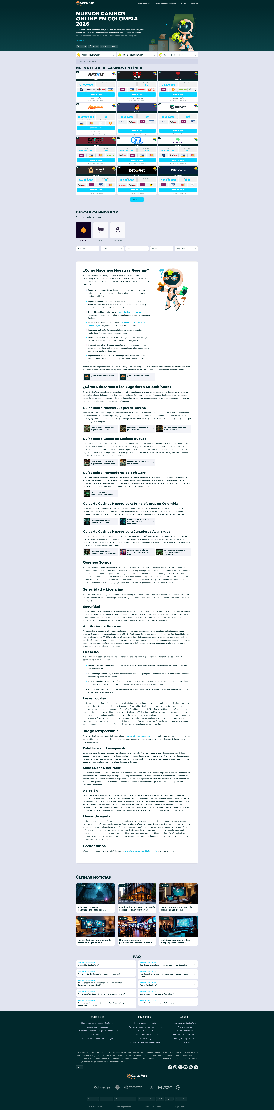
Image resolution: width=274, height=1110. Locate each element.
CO (78, 1067)
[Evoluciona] (134, 1087)
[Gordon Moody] (165, 1087)
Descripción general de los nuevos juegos (145, 1027)
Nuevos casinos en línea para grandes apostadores (97, 1031)
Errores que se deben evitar (145, 1023)
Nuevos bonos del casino (166, 3)
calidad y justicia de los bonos (128, 312)
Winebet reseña (178, 98)
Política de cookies (95, 1107)
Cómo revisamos (185, 1027)
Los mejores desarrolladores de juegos (145, 1042)
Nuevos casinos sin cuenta (97, 1034)
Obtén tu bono (96, 94)
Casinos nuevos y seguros (97, 1027)
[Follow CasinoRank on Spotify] (191, 1067)
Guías (183, 3)
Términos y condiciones (153, 1107)
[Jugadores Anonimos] (117, 1087)
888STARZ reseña (137, 98)
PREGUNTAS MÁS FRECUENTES (185, 1034)
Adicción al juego (145, 1038)
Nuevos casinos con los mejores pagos (97, 1038)
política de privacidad (123, 1107)
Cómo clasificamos (185, 1031)
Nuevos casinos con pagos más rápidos (97, 1023)
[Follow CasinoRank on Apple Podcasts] (196, 1067)
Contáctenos (185, 1042)
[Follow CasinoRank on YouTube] (185, 1067)
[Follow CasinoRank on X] (180, 1067)
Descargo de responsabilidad (185, 1038)
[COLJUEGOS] (102, 1087)
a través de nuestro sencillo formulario (141, 851)
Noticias (194, 3)
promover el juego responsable (137, 736)
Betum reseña (96, 98)
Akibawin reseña (96, 131)
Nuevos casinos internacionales (145, 1034)
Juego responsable (145, 1031)
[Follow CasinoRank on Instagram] (175, 1067)
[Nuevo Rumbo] (152, 1087)
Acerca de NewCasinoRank (185, 1023)
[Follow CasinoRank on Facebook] (170, 1067)
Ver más (136, 199)
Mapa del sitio (180, 1107)
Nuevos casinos (144, 3)
